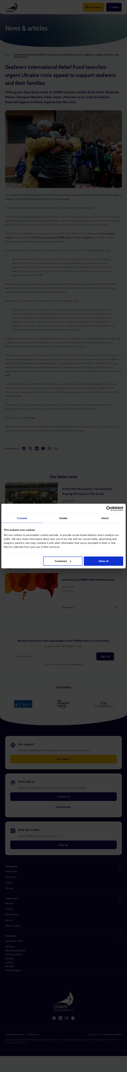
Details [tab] (64, 518)
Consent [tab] (22, 518)
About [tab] (105, 518)
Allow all (103, 561)
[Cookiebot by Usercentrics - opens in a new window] (108, 508)
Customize (61, 561)
